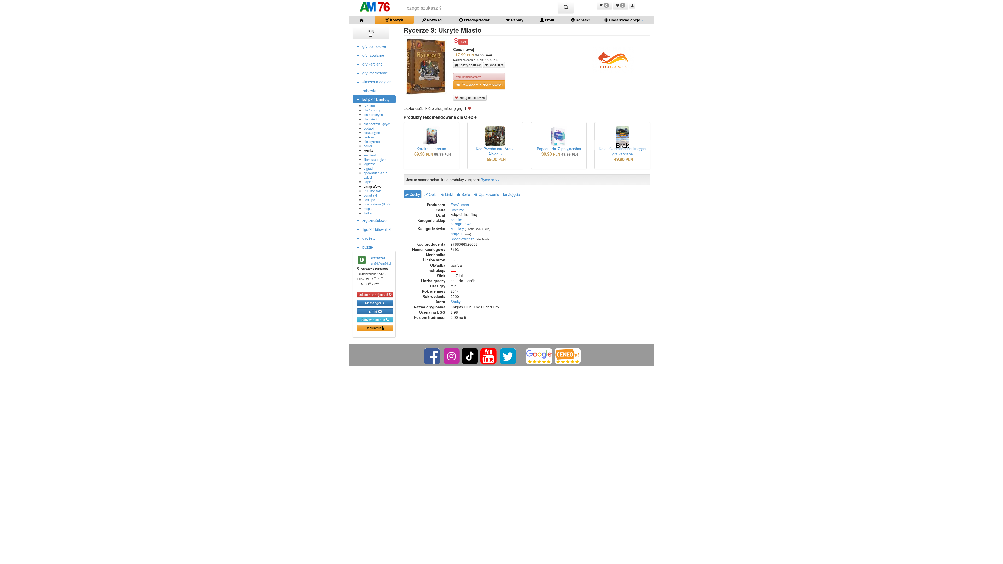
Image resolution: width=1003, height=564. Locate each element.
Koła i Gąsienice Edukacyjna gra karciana (622, 151)
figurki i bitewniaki (376, 229)
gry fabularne (373, 55)
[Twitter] (508, 355)
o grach (369, 168)
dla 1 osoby (372, 110)
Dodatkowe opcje (624, 19)
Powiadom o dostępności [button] (481, 84)
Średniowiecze (463, 239)
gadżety (368, 238)
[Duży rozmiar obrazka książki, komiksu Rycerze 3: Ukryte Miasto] (428, 66)
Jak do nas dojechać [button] (374, 294)
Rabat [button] (496, 65)
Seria (465, 194)
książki (456, 233)
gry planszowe (374, 46)
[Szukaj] (566, 7)
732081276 (378, 258)
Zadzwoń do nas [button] (373, 319)
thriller (368, 213)
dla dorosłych (373, 114)
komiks (369, 150)
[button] (604, 5)
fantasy (369, 137)
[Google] (539, 355)
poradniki (370, 195)
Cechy (414, 194)
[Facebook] (432, 355)
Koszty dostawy (469, 65)
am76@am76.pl (381, 263)
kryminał (370, 155)
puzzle (367, 247)
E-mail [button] (373, 311)
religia (368, 208)
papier (368, 181)
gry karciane (372, 64)
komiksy (457, 228)
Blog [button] (371, 30)
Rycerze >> (490, 179)
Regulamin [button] (373, 328)
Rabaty (516, 19)
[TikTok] (470, 355)
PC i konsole (373, 191)
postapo (369, 199)
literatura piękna (375, 159)
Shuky (456, 301)
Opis (432, 194)
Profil (549, 19)
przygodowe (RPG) (377, 204)
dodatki (369, 128)
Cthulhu (369, 105)
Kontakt (582, 19)
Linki (448, 194)
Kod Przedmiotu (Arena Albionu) (495, 151)
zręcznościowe (374, 220)
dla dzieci (370, 119)
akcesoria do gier (376, 81)
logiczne (370, 164)
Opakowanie (488, 194)
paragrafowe (373, 186)
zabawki (369, 90)
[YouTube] (489, 355)
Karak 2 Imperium (431, 148)
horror (368, 146)
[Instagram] (452, 355)
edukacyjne (372, 132)
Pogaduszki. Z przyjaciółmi (559, 148)
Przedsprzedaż (476, 19)
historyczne (372, 141)
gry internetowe (375, 72)
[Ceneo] (568, 355)
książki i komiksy (375, 99)
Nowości (434, 19)
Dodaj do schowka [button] (471, 97)
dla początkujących (377, 123)
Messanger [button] (373, 303)
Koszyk (396, 19)
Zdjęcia (513, 194)
